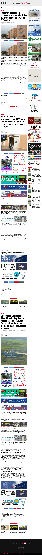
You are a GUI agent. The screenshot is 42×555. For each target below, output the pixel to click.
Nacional (15, 7)
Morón (8, 7)
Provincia (11, 7)
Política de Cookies (13, 553)
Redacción (5, 23)
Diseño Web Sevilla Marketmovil (33, 553)
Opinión (22, 7)
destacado (11, 284)
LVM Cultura (29, 7)
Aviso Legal (17, 553)
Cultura (31, 550)
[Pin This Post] (16, 40)
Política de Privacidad (7, 553)
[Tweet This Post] (11, 40)
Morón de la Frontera (17, 284)
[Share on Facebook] (6, 40)
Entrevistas (25, 7)
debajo (9, 284)
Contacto (33, 7)
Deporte (18, 7)
